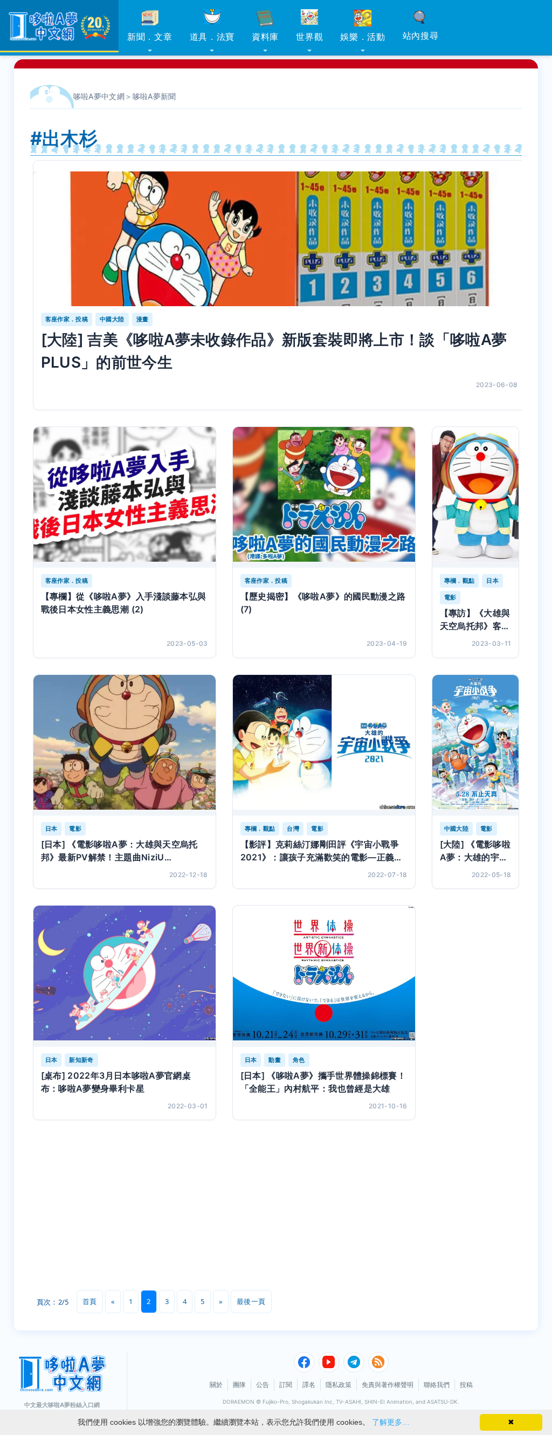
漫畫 (142, 319)
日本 (492, 580)
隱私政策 (338, 1385)
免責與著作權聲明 (387, 1385)
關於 (216, 1385)
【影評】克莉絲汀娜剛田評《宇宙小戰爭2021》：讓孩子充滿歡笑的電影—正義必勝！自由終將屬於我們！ (321, 851)
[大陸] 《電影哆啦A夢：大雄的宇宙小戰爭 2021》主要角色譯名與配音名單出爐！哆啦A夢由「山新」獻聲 (475, 851)
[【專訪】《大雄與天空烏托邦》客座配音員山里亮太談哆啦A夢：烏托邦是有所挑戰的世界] (475, 497)
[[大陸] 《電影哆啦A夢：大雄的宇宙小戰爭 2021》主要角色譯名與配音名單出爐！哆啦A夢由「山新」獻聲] (475, 745)
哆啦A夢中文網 (99, 96)
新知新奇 (81, 1060)
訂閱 (285, 1385)
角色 (299, 1060)
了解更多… (391, 1422)
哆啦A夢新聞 (154, 96)
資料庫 (265, 36)
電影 (450, 597)
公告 (262, 1385)
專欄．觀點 (459, 580)
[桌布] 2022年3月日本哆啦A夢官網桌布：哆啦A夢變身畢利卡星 (116, 1082)
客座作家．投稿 (66, 319)
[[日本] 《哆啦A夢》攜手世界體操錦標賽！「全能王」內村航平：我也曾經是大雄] (324, 976)
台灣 (293, 828)
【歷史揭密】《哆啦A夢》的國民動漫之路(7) (323, 603)
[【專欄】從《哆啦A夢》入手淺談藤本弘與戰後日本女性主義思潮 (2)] (124, 497)
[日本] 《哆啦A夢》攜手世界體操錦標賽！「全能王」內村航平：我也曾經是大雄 (323, 1082)
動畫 (274, 1060)
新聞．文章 (149, 36)
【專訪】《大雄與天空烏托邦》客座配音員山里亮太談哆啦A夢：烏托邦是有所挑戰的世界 (475, 620)
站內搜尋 (421, 35)
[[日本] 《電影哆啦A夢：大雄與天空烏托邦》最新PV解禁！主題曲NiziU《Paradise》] (124, 745)
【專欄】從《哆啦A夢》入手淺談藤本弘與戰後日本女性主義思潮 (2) (123, 603)
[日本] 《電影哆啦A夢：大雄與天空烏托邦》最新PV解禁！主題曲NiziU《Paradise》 (119, 851)
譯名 (308, 1385)
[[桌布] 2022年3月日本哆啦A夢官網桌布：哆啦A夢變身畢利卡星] (124, 976)
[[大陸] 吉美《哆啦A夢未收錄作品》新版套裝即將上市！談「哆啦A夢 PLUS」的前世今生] (279, 238)
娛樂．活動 (362, 36)
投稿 (466, 1385)
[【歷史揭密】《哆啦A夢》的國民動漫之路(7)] (324, 497)
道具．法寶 (212, 36)
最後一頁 (251, 1301)
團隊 (239, 1385)
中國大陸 (112, 319)
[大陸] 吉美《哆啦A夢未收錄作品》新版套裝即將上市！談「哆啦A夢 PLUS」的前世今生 (274, 350)
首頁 (89, 1301)
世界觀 (309, 36)
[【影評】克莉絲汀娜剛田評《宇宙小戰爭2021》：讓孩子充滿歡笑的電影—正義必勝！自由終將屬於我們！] (324, 745)
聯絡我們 (437, 1385)
